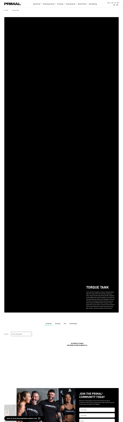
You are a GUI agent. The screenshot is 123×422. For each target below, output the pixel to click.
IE (117, 3)
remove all (84, 345)
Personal (57, 323)
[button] (38, 4)
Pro (65, 323)
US (115, 3)
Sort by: (6, 334)
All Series (49, 323)
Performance (73, 323)
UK (112, 3)
